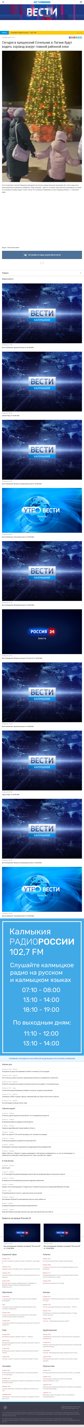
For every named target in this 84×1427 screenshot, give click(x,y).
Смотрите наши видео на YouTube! (44, 294)
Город (14, 1127)
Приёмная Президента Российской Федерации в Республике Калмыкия (42, 1098)
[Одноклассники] (72, 37)
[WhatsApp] (76, 37)
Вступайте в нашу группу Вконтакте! (44, 255)
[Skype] (79, 37)
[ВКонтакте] (70, 37)
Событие (14, 1108)
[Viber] (74, 37)
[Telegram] (81, 37)
